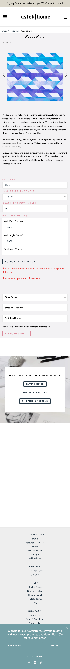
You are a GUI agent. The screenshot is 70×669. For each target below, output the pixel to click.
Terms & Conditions (35, 619)
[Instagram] (35, 662)
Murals (35, 546)
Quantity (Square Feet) (20, 203)
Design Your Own (35, 570)
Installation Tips (35, 392)
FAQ (35, 602)
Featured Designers (35, 542)
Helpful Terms (35, 598)
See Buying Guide (16, 334)
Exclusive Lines (35, 550)
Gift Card (35, 574)
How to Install (35, 595)
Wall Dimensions (15, 216)
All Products (14, 30)
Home (3, 30)
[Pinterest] (41, 662)
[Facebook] (29, 662)
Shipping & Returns (35, 401)
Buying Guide (35, 384)
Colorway (9, 179)
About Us (35, 615)
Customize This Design (20, 262)
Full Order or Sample (18, 191)
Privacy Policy (35, 623)
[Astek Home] (35, 16)
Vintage (35, 554)
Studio (35, 538)
